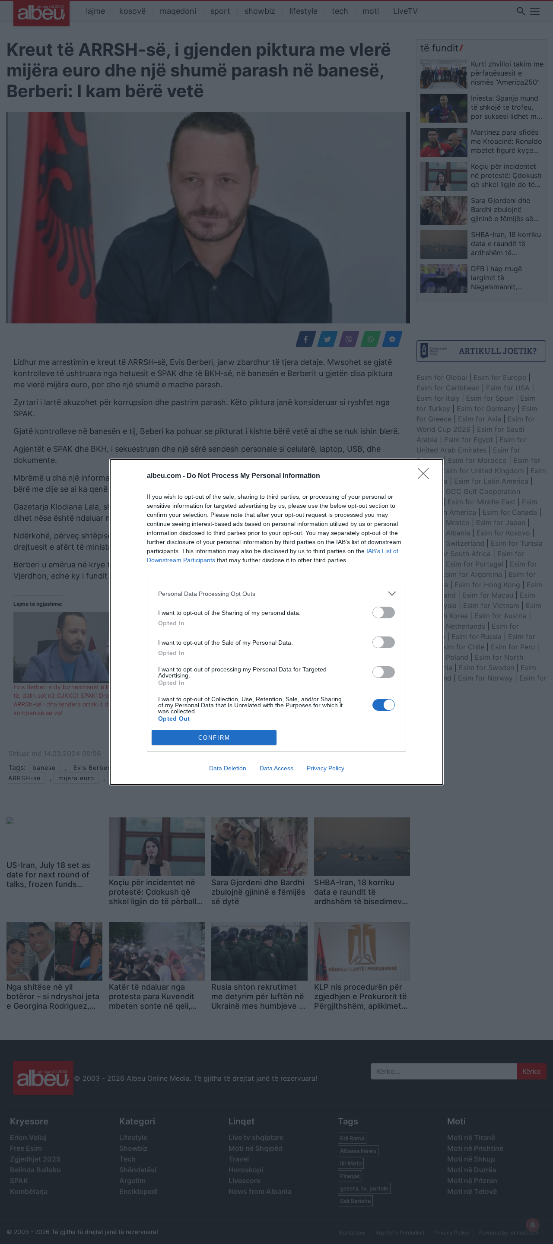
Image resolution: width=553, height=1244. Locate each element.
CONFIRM (214, 737)
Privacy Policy (325, 768)
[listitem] (276, 593)
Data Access (276, 768)
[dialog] (276, 622)
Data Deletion (227, 768)
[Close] (426, 476)
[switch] (383, 612)
